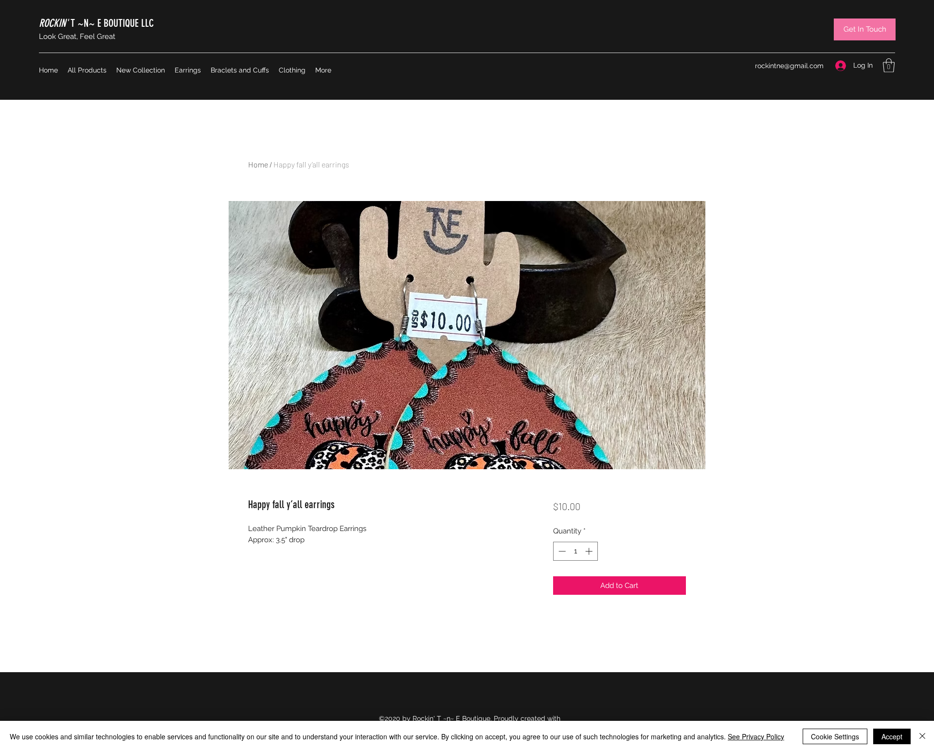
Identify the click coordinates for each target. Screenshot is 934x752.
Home (258, 164)
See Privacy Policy (756, 736)
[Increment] (589, 551)
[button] (889, 65)
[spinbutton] (575, 551)
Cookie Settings (835, 736)
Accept (891, 736)
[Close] (922, 736)
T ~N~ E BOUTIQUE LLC (96, 23)
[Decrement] (561, 551)
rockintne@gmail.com (789, 66)
